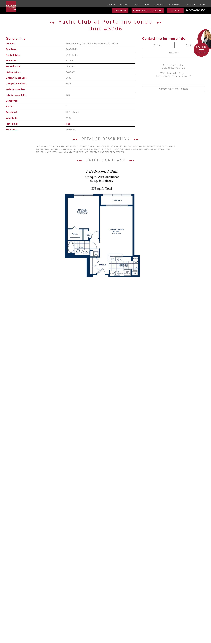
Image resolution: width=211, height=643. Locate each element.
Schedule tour (120, 10)
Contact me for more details (173, 88)
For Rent (124, 4)
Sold (135, 4)
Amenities (158, 4)
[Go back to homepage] (11, 6)
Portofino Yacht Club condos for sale (148, 10)
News (202, 4)
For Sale (111, 4)
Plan (68, 123)
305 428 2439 (197, 10)
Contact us (190, 4)
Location (173, 52)
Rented (146, 4)
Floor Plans (174, 4)
